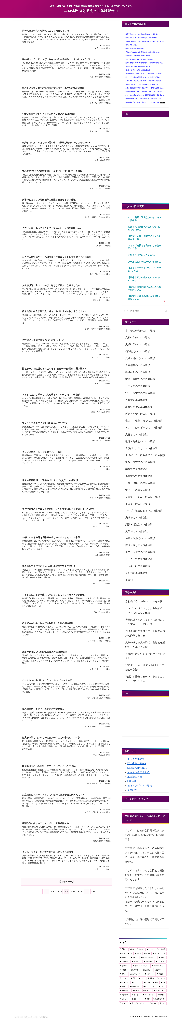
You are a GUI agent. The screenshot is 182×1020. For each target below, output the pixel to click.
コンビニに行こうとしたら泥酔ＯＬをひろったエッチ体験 (145, 610)
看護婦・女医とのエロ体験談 (141, 448)
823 (60, 891)
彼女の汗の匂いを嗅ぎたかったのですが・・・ (145, 656)
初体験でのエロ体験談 (137, 351)
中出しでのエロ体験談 (137, 489)
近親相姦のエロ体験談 (137, 365)
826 (80, 891)
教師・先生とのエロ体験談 (140, 441)
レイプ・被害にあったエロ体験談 (143, 510)
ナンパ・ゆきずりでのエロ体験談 (143, 427)
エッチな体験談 (136, 759)
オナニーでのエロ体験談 (139, 559)
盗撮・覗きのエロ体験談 (139, 545)
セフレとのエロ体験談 (137, 386)
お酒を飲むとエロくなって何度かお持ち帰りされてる (145, 633)
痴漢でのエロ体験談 (136, 517)
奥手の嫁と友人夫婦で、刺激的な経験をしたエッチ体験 (145, 644)
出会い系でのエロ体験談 (139, 406)
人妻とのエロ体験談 (136, 434)
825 (73, 891)
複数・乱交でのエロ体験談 (140, 462)
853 (93, 891)
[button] (166, 311)
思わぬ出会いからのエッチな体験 (143, 601)
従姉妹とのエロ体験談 (137, 372)
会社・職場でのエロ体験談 (140, 483)
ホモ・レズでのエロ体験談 (140, 552)
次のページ (66, 881)
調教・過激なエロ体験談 (139, 524)
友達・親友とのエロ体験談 (140, 379)
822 (53, 891)
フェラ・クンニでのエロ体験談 (142, 496)
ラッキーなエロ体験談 (137, 566)
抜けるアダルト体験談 (139, 785)
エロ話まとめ (134, 776)
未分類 (129, 579)
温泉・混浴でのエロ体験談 (140, 538)
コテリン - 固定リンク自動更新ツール (162, 102)
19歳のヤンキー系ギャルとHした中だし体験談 (144, 667)
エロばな (132, 790)
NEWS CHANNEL (137, 767)
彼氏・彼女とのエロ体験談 (140, 393)
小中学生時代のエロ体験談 (140, 330)
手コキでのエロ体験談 (137, 503)
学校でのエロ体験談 (136, 469)
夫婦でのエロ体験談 (136, 400)
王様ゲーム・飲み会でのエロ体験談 (145, 455)
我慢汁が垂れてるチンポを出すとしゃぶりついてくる (145, 678)
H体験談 (131, 781)
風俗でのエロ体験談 (136, 531)
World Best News (136, 763)
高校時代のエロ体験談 (137, 337)
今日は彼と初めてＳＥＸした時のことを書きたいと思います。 (145, 621)
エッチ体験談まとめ (138, 772)
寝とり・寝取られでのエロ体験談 (143, 420)
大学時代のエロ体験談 (137, 344)
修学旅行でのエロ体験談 (139, 476)
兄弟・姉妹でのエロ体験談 (140, 358)
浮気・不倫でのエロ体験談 (140, 413)
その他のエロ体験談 (136, 573)
